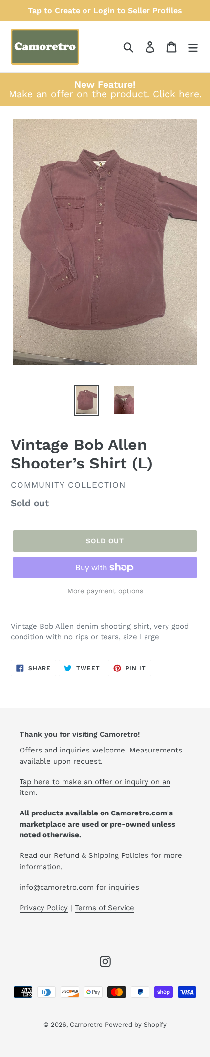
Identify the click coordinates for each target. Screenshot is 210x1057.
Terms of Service (104, 907)
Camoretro (86, 1024)
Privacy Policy (44, 907)
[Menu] (193, 47)
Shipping (103, 855)
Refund (66, 855)
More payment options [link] (105, 591)
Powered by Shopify (136, 1024)
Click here (176, 94)
